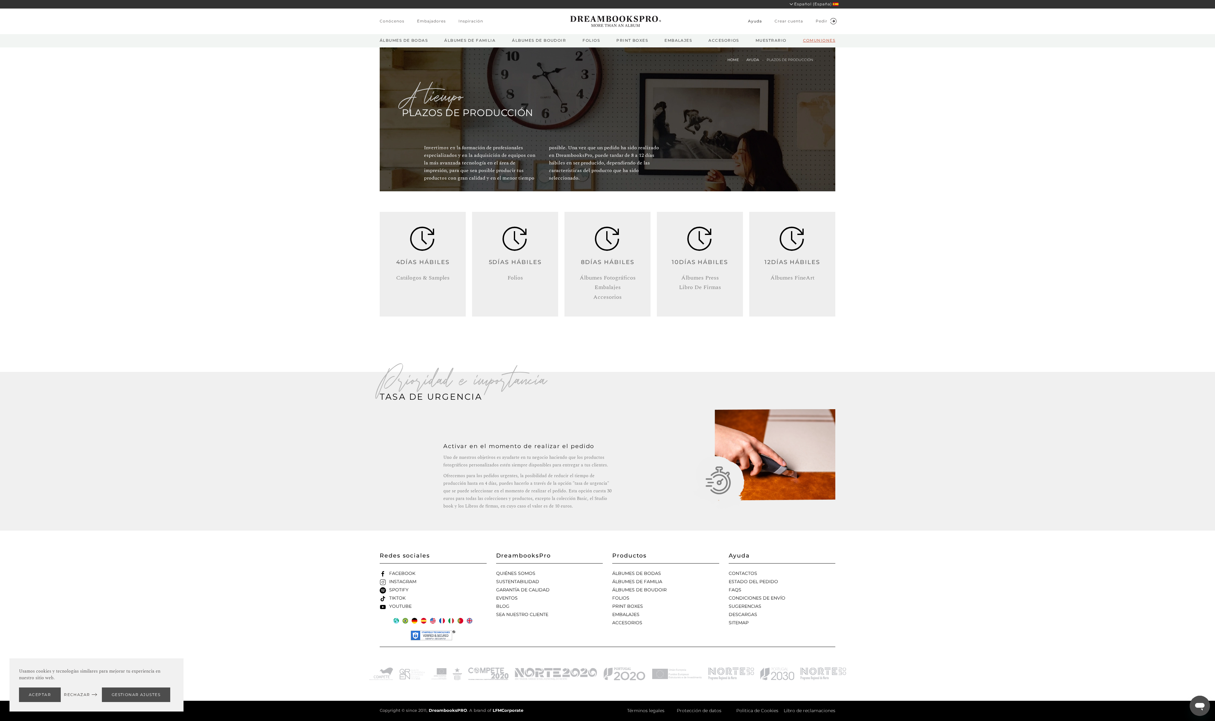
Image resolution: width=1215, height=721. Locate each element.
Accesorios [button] (723, 40)
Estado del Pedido (753, 581)
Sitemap (739, 622)
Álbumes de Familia (637, 581)
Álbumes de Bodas (636, 573)
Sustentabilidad (517, 581)
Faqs (735, 590)
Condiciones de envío (757, 598)
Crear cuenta (789, 21)
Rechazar (77, 694)
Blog (502, 606)
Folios (620, 598)
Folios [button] (591, 40)
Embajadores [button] (431, 21)
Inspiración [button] (470, 21)
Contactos (743, 573)
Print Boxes (627, 606)
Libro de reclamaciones (809, 710)
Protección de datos (699, 710)
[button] (811, 4)
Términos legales (645, 710)
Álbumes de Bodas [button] (404, 40)
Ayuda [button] (755, 21)
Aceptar (40, 694)
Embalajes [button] (678, 40)
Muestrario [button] (771, 40)
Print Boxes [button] (632, 40)
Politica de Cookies (757, 710)
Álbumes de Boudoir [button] (539, 40)
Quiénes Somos (515, 573)
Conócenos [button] (392, 21)
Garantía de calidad (523, 590)
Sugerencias (745, 606)
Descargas (743, 614)
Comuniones (819, 40)
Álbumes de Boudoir (639, 590)
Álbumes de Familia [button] (469, 40)
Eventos (507, 598)
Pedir (821, 21)
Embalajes (625, 614)
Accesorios (627, 622)
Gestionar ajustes (136, 694)
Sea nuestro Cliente (522, 614)
